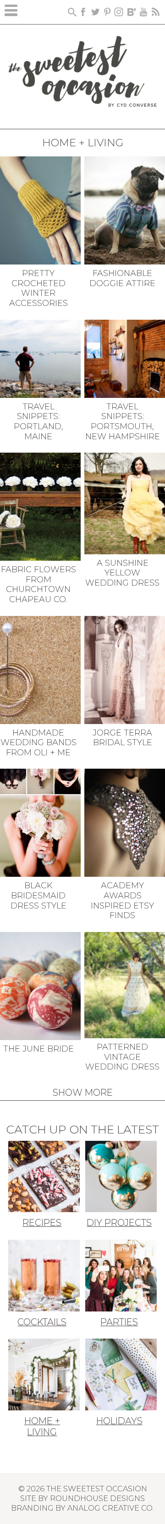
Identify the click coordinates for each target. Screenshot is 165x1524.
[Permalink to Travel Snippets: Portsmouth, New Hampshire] (124, 357)
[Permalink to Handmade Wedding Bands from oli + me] (40, 668)
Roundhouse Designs (97, 1498)
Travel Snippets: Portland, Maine (38, 422)
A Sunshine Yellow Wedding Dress (122, 573)
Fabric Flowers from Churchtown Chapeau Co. (38, 584)
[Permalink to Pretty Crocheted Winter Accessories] (40, 209)
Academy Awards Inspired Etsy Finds (122, 900)
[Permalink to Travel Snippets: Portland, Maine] (40, 357)
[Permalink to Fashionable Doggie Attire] (124, 209)
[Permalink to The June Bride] (40, 984)
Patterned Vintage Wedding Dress (122, 1057)
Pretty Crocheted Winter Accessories (38, 288)
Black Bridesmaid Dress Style (38, 895)
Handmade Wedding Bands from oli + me (38, 743)
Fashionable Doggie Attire (122, 278)
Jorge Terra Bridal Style (122, 738)
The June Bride (38, 1049)
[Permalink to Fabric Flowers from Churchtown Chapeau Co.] (40, 506)
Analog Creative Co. (110, 1507)
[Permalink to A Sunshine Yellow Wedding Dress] (124, 502)
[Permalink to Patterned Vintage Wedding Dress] (124, 984)
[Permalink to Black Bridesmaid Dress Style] (40, 822)
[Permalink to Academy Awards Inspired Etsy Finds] (124, 822)
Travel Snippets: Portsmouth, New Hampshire (122, 422)
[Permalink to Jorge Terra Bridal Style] (124, 668)
